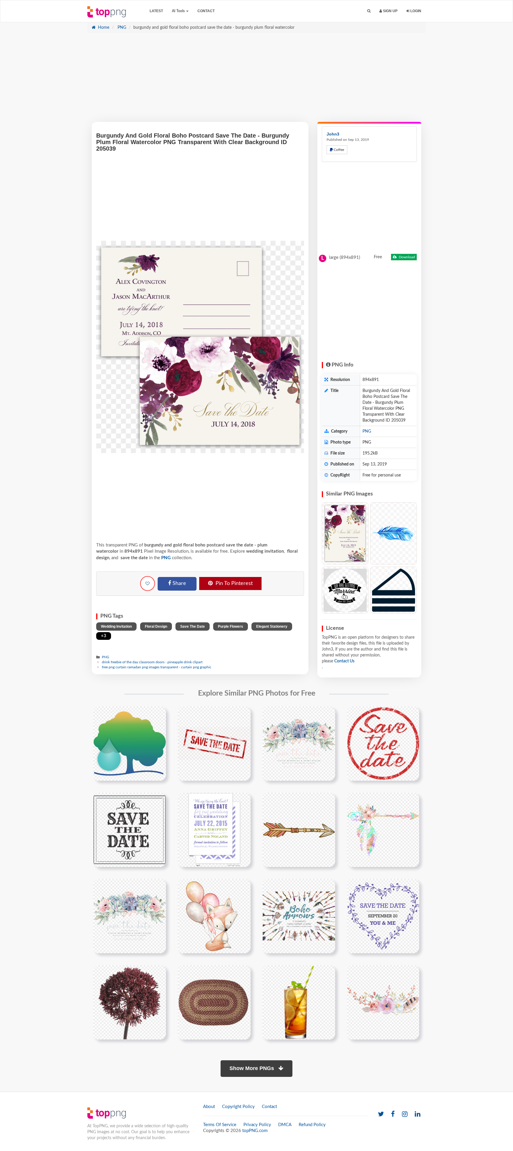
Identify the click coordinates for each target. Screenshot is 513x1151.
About (209, 1106)
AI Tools (179, 11)
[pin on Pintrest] (158, 714)
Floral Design (156, 626)
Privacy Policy (257, 1125)
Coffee (338, 150)
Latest (156, 11)
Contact (206, 11)
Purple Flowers (230, 626)
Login (415, 11)
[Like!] (147, 583)
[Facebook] (393, 1114)
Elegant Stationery (271, 626)
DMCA (285, 1125)
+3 (103, 636)
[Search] (369, 11)
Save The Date (192, 626)
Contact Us (344, 661)
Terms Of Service (219, 1125)
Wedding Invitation (116, 626)
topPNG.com (254, 1130)
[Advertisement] (256, 80)
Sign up (390, 11)
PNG (121, 27)
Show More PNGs (252, 1068)
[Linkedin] (417, 1114)
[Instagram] (405, 1114)
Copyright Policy (238, 1106)
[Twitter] (381, 1114)
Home (103, 27)
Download (406, 257)
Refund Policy (312, 1125)
